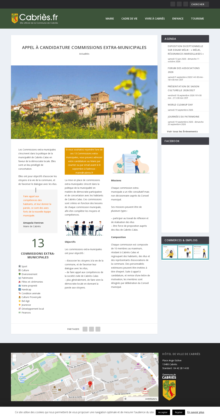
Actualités (84, 53)
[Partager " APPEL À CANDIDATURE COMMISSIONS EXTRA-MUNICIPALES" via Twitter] (91, 329)
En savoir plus (195, 412)
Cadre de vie (129, 18)
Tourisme (197, 18)
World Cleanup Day (180, 104)
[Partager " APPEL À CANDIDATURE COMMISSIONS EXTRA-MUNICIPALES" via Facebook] (85, 329)
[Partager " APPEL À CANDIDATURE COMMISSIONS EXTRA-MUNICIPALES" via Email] (98, 329)
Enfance (177, 18)
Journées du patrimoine (183, 116)
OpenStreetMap (136, 398)
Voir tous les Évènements (182, 131)
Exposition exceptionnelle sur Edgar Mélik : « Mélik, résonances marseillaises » (186, 50)
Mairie (110, 18)
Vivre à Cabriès (155, 18)
